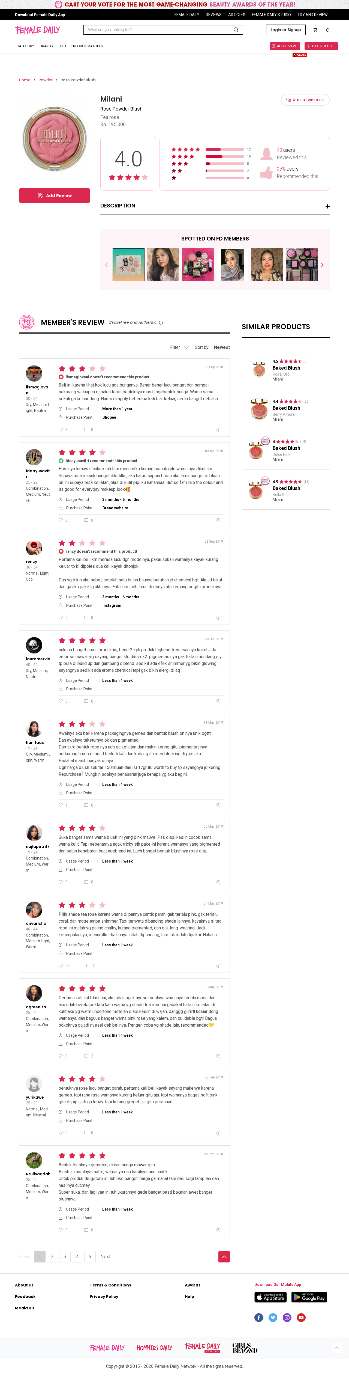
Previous (110, 265)
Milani (278, 379)
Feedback (25, 1296)
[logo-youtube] (301, 1319)
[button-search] (236, 30)
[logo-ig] (287, 1319)
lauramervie (38, 659)
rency (31, 561)
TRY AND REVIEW (312, 15)
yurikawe (35, 1097)
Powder (46, 80)
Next (320, 265)
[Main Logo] (37, 30)
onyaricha (36, 923)
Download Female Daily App (40, 15)
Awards (192, 1285)
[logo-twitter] (273, 1319)
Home (25, 80)
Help (189, 1296)
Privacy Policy (104, 1296)
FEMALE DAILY (186, 15)
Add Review (59, 195)
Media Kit (24, 1308)
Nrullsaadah (38, 1174)
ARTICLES (236, 15)
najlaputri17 (38, 846)
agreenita (36, 1007)
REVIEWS (214, 15)
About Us (24, 1285)
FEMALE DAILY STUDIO (271, 15)
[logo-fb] (258, 1319)
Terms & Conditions (110, 1285)
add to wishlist (309, 100)
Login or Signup (286, 29)
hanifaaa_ (36, 742)
